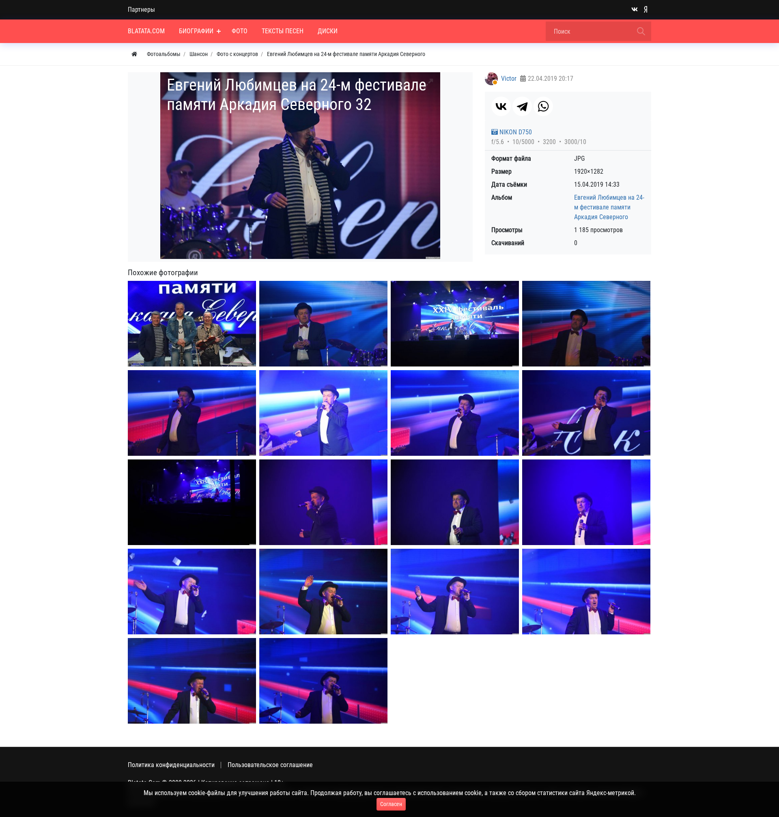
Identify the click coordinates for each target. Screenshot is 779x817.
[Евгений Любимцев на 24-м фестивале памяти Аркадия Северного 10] (455, 502)
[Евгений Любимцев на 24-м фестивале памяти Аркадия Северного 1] (323, 323)
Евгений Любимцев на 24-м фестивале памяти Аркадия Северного (609, 207)
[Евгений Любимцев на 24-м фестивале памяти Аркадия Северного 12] (192, 591)
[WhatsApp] (543, 106)
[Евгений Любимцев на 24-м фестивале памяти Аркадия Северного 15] (586, 591)
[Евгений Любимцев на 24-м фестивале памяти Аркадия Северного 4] (192, 413)
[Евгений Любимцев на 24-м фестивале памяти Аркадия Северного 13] (323, 591)
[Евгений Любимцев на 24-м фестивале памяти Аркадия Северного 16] (192, 681)
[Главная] (134, 54)
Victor (508, 78)
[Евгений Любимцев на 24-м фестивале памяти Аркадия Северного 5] (323, 413)
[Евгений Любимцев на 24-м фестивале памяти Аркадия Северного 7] (586, 413)
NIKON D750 (515, 132)
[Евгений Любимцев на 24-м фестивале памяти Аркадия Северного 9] (323, 502)
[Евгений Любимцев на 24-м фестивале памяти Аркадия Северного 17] (323, 681)
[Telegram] (522, 106)
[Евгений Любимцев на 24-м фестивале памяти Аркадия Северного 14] (455, 591)
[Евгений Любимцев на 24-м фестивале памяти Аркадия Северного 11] (586, 502)
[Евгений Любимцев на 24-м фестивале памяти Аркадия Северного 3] (586, 323)
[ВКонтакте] (501, 106)
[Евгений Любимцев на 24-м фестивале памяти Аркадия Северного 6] (455, 413)
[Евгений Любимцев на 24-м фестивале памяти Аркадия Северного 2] (455, 323)
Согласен (391, 804)
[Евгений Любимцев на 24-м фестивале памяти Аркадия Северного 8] (192, 502)
